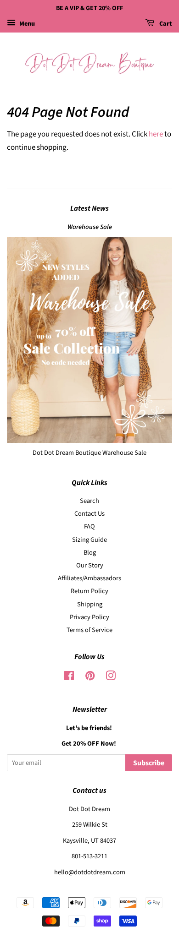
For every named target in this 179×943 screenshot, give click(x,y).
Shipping (89, 604)
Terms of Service (89, 630)
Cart (165, 23)
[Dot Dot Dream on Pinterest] (90, 677)
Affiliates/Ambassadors (89, 578)
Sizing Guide (89, 540)
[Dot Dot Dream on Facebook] (69, 677)
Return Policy (89, 591)
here (156, 134)
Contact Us (89, 513)
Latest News (89, 208)
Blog (90, 552)
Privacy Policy (89, 617)
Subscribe (148, 763)
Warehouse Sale (89, 227)
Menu (26, 23)
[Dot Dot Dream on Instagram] (111, 677)
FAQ (89, 526)
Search (89, 501)
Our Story (89, 565)
